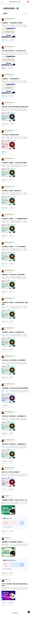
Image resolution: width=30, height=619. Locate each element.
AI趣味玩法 (11, 489)
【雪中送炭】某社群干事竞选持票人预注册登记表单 (14, 106)
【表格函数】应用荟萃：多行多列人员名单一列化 (14, 500)
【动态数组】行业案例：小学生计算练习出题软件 (14, 162)
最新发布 (26, 13)
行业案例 (12, 123)
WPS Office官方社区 (15, 1)
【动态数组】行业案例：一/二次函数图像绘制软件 (14, 218)
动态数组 (11, 207)
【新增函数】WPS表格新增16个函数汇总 (12, 542)
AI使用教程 (11, 602)
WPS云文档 (6, 123)
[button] (28, 2)
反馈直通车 (6, 405)
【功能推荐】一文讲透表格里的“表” (10, 78)
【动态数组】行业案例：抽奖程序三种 (11, 190)
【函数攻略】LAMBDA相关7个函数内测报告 (13, 274)
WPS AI (5, 489)
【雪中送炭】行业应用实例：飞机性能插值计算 (13, 416)
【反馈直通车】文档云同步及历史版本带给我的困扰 (14, 388)
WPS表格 (5, 40)
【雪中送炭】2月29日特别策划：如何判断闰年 (13, 360)
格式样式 (11, 40)
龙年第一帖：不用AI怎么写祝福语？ (10, 472)
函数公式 (11, 179)
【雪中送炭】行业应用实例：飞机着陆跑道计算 (13, 444)
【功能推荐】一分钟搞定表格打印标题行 (11, 22)
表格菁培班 (10, 68)
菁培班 (5, 68)
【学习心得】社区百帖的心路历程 (10, 134)
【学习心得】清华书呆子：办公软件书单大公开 (13, 50)
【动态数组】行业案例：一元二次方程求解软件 (13, 246)
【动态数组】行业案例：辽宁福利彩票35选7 (12, 332)
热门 (23, 13)
